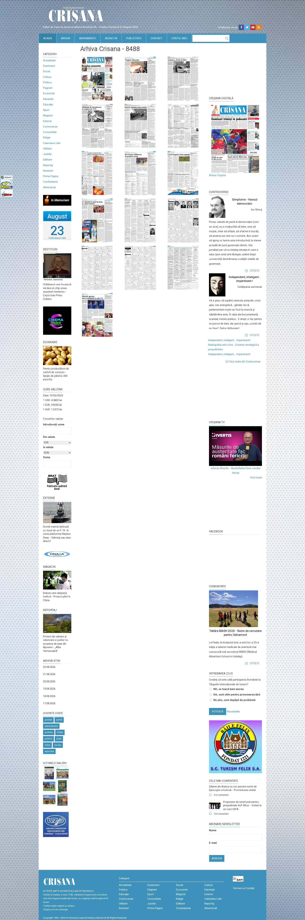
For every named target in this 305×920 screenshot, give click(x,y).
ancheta (49, 732)
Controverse (50, 126)
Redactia (111, 38)
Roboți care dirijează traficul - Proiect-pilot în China (56, 596)
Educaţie (48, 104)
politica (48, 738)
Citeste (254, 270)
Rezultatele (233, 711)
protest (48, 719)
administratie (51, 726)
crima (47, 745)
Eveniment (49, 65)
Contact (156, 38)
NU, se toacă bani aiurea (228, 689)
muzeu (57, 745)
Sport (46, 110)
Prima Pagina (50, 176)
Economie (49, 93)
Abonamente (87, 38)
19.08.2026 (49, 688)
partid (59, 719)
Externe (47, 121)
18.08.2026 (49, 696)
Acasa (47, 38)
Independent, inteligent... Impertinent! (229, 340)
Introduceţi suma (53, 424)
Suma (46, 457)
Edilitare (47, 159)
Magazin (48, 115)
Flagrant (47, 88)
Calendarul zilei (51, 143)
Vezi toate (256, 477)
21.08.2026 (49, 674)
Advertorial (49, 187)
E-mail (213, 842)
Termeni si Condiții (243, 888)
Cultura (47, 77)
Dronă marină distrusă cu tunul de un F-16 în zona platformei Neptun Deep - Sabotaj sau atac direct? (57, 534)
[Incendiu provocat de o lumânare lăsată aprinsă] (62, 799)
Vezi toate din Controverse (244, 361)
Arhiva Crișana (217, 175)
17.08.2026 (49, 703)
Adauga (217, 858)
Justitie (47, 154)
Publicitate (134, 38)
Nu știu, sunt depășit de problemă (234, 700)
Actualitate (49, 60)
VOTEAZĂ (217, 711)
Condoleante (50, 181)
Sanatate (48, 99)
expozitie (49, 751)
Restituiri (48, 170)
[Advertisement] (235, 391)
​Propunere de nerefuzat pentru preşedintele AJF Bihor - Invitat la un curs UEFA (242, 805)
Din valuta (49, 437)
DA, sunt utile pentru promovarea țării (236, 694)
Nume (212, 830)
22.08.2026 (49, 667)
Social (46, 71)
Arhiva (65, 38)
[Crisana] (77, 15)
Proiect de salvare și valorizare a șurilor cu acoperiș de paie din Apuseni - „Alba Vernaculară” (55, 644)
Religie (46, 137)
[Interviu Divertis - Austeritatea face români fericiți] (235, 446)
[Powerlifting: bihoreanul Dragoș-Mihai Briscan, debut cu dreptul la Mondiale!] (49, 773)
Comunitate (50, 132)
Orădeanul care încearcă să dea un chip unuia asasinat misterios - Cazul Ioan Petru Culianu (57, 291)
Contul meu (179, 38)
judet (58, 738)
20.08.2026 (49, 681)
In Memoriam (60, 200)
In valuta (48, 447)
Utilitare (47, 148)
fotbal (60, 732)
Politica (47, 82)
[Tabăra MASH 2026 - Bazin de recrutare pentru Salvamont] (49, 799)
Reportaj (48, 165)
